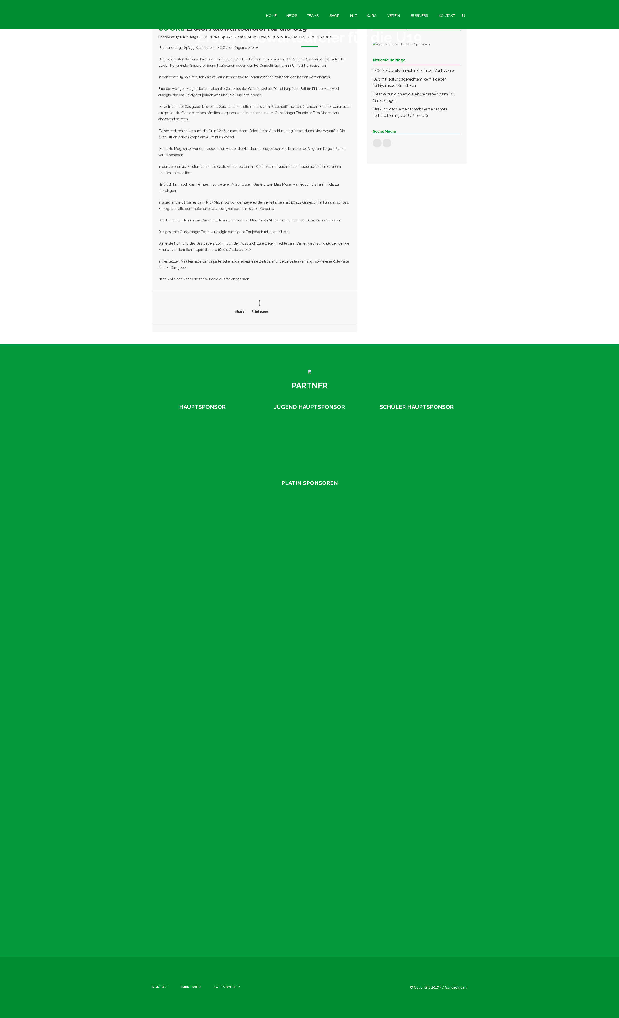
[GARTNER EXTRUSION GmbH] (309, 442)
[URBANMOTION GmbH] (184, 839)
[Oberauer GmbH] (416, 442)
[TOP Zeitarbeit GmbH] (184, 802)
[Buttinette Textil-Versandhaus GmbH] (184, 507)
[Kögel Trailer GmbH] (184, 728)
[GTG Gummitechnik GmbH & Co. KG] (184, 581)
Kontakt (160, 987)
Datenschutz (227, 987)
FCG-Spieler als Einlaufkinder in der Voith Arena (413, 70)
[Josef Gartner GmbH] (184, 655)
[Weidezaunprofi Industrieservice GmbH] (184, 912)
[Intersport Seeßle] (184, 618)
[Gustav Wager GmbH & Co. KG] (202, 442)
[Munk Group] (184, 765)
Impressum (191, 987)
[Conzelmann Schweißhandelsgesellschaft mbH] (184, 544)
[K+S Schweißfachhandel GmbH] (184, 691)
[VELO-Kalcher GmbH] (184, 876)
